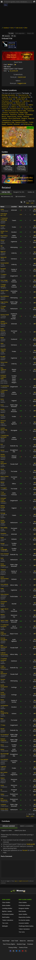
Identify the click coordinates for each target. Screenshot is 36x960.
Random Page (21, 944)
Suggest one (21, 83)
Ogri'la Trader (4, 620)
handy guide (31, 844)
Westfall (9, 124)
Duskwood (5, 105)
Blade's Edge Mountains (14, 302)
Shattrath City (25, 97)
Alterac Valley (22, 111)
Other (25, 28)
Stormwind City (24, 107)
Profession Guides (8, 914)
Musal (2, 469)
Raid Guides (6, 917)
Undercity (5, 97)
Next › (28, 203)
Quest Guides (23, 914)
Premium (30, 944)
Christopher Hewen (4, 602)
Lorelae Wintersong (4, 429)
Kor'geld (3, 356)
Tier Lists (5, 923)
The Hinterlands (7, 99)
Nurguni (4, 488)
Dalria (2, 209)
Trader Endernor (3, 667)
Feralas (19, 116)
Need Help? (6, 941)
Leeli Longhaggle (4, 548)
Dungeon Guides (24, 908)
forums (25, 850)
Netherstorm (6, 120)
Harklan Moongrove (4, 322)
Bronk (2, 415)
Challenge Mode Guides (26, 926)
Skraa (2, 745)
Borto (2, 399)
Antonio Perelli (5, 315)
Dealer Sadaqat (3, 521)
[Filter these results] (24, 202)
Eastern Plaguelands (18, 105)
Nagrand (31, 118)
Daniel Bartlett (5, 263)
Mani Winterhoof (4, 646)
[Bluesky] (16, 951)
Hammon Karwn (3, 421)
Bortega (3, 513)
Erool (2, 405)
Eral (2, 444)
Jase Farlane (4, 772)
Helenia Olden (4, 290)
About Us (23, 941)
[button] (20, 136)
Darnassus (5, 101)
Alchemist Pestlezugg (4, 219)
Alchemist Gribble (4, 391)
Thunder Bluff (20, 99)
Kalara (2, 794)
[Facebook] (19, 951)
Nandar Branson (3, 455)
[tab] (6, 192)
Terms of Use (23, 947)
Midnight (5, 926)
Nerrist (2, 450)
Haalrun (4, 274)
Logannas (3, 766)
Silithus (13, 107)
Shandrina (3, 533)
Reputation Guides (24, 917)
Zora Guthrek (4, 584)
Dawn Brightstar (3, 633)
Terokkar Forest (15, 109)
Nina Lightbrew (3, 368)
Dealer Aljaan (4, 809)
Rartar (2, 700)
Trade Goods (19, 28)
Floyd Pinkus (4, 236)
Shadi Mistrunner (4, 462)
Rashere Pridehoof (3, 739)
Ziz (1, 790)
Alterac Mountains (10, 111)
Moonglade (15, 101)
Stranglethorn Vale (8, 122)
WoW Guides (6, 899)
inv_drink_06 (13, 71)
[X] (13, 951)
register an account (23, 881)
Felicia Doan (4, 362)
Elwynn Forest (11, 116)
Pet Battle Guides (24, 920)
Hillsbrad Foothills (14, 456)
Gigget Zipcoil (4, 609)
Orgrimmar (26, 101)
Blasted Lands (20, 103)
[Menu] (1, 1)
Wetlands (17, 124)
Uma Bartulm (4, 759)
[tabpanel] (18, 508)
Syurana (3, 679)
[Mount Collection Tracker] (18, 179)
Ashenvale (30, 111)
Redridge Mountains (8, 95)
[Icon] (4, 44)
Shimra (2, 240)
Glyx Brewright (5, 753)
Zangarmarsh (28, 109)
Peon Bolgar (4, 280)
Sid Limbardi (3, 493)
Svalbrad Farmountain (4, 653)
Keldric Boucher (3, 329)
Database (6, 28)
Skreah (2, 729)
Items (12, 28)
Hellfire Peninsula (14, 236)
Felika (2, 588)
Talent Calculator (7, 920)
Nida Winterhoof (4, 672)
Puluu (3, 725)
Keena (2, 749)
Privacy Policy (13, 947)
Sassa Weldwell (3, 564)
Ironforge (14, 97)
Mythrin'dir (3, 257)
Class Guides (6, 902)
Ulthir (2, 343)
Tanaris (4, 109)
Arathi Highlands (7, 103)
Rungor (3, 543)
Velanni (3, 778)
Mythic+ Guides (7, 911)
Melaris (3, 614)
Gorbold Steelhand (4, 659)
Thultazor (3, 570)
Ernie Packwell (5, 554)
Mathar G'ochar (3, 506)
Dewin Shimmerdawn (5, 577)
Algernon (3, 251)
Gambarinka (5, 386)
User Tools (14, 941)
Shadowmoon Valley (18, 120)
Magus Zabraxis (3, 285)
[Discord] (10, 951)
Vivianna (3, 225)
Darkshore (13, 114)
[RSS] (25, 951)
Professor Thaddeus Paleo (3, 377)
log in (16, 881)
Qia (1, 246)
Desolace (21, 114)
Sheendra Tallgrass (3, 350)
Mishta (2, 482)
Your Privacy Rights (9, 944)
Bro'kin (2, 409)
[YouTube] (22, 951)
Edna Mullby (4, 527)
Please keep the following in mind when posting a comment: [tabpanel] (18, 859)
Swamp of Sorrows (21, 122)
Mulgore (24, 118)
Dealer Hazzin (3, 307)
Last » (32, 203)
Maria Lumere (4, 476)
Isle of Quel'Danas (14, 118)
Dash (2, 558)
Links (11, 33)
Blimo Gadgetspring (4, 712)
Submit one (21, 77)
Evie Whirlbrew (5, 296)
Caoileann (3, 804)
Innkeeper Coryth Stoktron (3, 499)
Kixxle (2, 537)
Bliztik (2, 338)
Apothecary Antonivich (5, 436)
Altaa (2, 718)
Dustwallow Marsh (14, 292)
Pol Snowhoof (5, 734)
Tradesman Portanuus (5, 625)
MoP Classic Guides (25, 899)
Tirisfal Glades (14, 596)
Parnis (2, 785)
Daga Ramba (4, 302)
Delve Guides (6, 905)
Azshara (5, 113)
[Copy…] (21, 202)
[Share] (34, 1)
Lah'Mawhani (4, 705)
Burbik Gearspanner (4, 686)
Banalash (3, 269)
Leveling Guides (7, 908)
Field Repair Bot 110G (4, 214)
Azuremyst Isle (13, 113)
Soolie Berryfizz (3, 693)
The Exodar (25, 93)
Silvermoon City (23, 95)
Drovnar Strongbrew (4, 638)
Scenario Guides (24, 923)
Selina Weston (5, 594)
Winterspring (28, 124)
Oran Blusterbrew (4, 799)
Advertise (30, 941)
